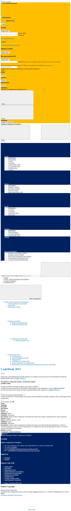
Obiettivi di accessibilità (11, 475)
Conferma (9, 122)
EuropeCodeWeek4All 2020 (20, 358)
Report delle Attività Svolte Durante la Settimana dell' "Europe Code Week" (34, 364)
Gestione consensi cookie (11, 478)
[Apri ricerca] (55, 132)
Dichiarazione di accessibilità (12, 473)
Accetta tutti (29, 381)
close (2, 140)
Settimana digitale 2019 (22, 340)
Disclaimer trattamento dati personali (11, 495)
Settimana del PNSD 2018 (20, 338)
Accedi (3, 24)
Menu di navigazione (35, 298)
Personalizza (4, 381)
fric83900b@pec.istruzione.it (24, 450)
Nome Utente (22, 33)
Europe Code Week (10, 281)
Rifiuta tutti (15, 381)
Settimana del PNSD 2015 (19, 323)
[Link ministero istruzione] (9, 3)
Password (21, 35)
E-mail (20, 62)
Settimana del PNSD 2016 (19, 324)
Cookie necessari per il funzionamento (12, 395)
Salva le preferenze (15, 432)
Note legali (7, 468)
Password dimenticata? (7, 38)
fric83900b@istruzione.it (23, 449)
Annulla (3, 122)
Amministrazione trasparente (12, 480)
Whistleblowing (9, 476)
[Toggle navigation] (15, 132)
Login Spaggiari (48, 65)
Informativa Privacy (10, 470)
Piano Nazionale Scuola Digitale (17, 303)
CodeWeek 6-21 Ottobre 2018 (20, 361)
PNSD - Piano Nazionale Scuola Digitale (16, 279)
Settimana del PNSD (14, 321)
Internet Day (11, 305)
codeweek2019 (16, 359)
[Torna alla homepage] (35, 124)
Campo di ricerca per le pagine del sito (12, 276)
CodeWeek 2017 (17, 356)
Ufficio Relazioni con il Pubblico (14, 471)
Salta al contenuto (6, 1)
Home (6, 277)
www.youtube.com (6, 402)
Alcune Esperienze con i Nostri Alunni (23, 363)
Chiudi (3, 75)
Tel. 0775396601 (12, 447)
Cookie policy (8, 466)
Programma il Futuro (14, 307)
